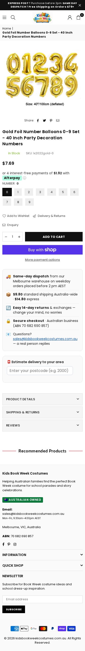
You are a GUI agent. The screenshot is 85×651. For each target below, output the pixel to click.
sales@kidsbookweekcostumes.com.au (45, 338)
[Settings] (70, 17)
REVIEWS (13, 425)
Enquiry (12, 225)
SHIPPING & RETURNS (23, 412)
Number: (10, 183)
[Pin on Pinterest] (51, 120)
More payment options (42, 260)
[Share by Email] (58, 120)
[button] (78, 17)
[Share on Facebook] (38, 120)
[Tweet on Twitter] (44, 120)
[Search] (13, 17)
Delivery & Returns (51, 216)
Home (6, 28)
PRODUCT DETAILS (20, 399)
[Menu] (4, 17)
